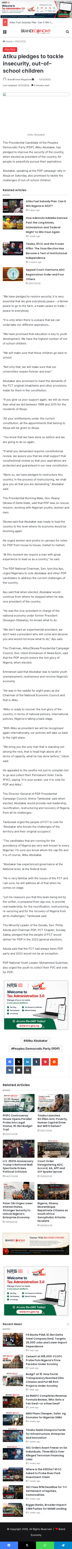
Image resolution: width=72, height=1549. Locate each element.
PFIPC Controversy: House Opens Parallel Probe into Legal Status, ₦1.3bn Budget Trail (17, 1122)
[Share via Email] (18, 1070)
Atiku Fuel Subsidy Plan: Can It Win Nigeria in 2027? (39, 22)
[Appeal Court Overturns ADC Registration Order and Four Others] (13, 274)
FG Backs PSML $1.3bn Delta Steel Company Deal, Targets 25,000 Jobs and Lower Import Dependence (46, 1340)
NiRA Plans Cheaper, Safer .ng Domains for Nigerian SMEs (46, 1415)
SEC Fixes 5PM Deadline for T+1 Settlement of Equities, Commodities (46, 1491)
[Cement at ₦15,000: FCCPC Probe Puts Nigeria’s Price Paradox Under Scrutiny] (13, 1361)
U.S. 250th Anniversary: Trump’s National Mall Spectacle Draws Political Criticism (18, 1166)
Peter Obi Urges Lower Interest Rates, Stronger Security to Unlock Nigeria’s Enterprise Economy (18, 1210)
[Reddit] (54, 1062)
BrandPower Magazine (19, 79)
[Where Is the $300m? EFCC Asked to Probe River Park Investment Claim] (13, 1474)
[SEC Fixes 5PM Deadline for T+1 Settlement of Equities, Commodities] (13, 1492)
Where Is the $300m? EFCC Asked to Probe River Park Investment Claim (43, 1473)
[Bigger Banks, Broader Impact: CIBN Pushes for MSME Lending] (13, 1510)
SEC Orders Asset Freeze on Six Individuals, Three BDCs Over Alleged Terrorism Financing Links (46, 1453)
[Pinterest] (45, 1062)
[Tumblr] (36, 1062)
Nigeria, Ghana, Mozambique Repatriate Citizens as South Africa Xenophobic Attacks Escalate (52, 1212)
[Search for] (67, 33)
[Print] (27, 1070)
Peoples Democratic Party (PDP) (36, 1048)
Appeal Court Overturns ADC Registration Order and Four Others (45, 274)
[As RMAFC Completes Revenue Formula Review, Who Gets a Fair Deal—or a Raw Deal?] (13, 1401)
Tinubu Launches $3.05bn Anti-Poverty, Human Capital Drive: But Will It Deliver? (52, 1121)
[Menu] (4, 33)
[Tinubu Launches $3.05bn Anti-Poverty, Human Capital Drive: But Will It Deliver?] (53, 1103)
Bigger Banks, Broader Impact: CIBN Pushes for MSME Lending (46, 1507)
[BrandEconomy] (36, 31)
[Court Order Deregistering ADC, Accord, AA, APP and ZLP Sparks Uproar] (53, 1149)
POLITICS (20, 41)
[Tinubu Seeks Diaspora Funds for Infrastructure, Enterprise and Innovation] (13, 1435)
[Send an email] (33, 79)
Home (9, 41)
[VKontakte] (9, 1070)
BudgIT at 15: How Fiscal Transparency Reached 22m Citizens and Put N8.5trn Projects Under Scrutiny (45, 1380)
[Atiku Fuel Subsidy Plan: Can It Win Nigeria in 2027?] (13, 206)
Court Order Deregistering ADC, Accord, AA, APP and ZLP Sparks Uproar (51, 1166)
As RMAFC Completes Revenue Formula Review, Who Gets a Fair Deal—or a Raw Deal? (46, 1399)
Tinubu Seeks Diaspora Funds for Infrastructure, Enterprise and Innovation (46, 1434)
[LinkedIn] (27, 1062)
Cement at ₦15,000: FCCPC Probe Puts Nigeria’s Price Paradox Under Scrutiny (44, 1360)
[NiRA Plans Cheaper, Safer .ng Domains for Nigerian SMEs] (13, 1419)
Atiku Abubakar (36, 1040)
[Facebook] (9, 1062)
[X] (18, 1062)
